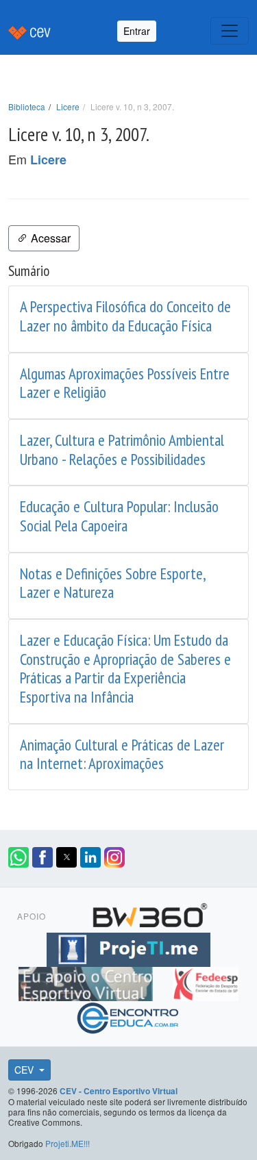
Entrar (136, 31)
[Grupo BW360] (150, 913)
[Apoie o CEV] (87, 982)
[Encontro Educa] (128, 1016)
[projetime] (128, 948)
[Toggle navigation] (229, 31)
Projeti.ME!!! (67, 1143)
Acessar (49, 238)
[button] (18, 857)
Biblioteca (26, 106)
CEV (25, 1069)
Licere (67, 106)
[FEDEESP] (205, 982)
